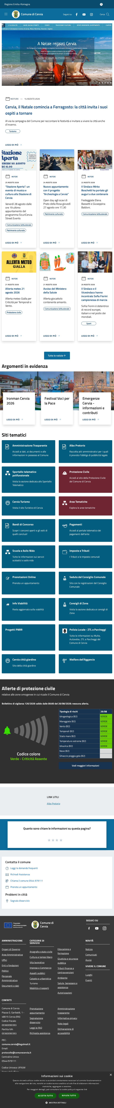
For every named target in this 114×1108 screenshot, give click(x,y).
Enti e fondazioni (10, 965)
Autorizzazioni (65, 993)
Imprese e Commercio (40, 968)
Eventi (89, 980)
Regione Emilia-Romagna (17, 4)
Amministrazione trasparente (66, 1011)
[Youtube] (83, 14)
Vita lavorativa (37, 962)
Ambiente (62, 978)
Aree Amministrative (12, 954)
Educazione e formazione (64, 951)
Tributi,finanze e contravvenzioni (66, 970)
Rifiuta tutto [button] (69, 1095)
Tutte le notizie (55, 355)
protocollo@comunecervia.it (16, 1052)
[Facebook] (75, 14)
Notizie (15, 98)
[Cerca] (108, 14)
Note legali (63, 1023)
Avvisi (89, 960)
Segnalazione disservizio (36, 1020)
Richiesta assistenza (40, 1033)
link (85, 1089)
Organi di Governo (11, 949)
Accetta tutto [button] (45, 1095)
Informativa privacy (67, 1018)
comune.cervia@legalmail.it (16, 1044)
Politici (5, 971)
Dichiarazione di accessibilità (66, 1031)
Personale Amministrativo (10, 978)
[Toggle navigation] (6, 14)
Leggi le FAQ (36, 1028)
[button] (57, 1102)
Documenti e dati (10, 986)
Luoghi (89, 975)
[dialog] (57, 1090)
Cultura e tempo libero (41, 957)
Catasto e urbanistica (40, 978)
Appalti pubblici (37, 973)
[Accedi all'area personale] (101, 4)
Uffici (4, 960)
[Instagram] (90, 14)
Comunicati (91, 954)
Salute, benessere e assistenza (67, 985)
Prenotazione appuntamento (37, 1011)
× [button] (111, 1075)
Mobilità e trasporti (39, 988)
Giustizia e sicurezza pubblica (68, 961)
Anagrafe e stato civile (41, 951)
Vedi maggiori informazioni (85, 765)
